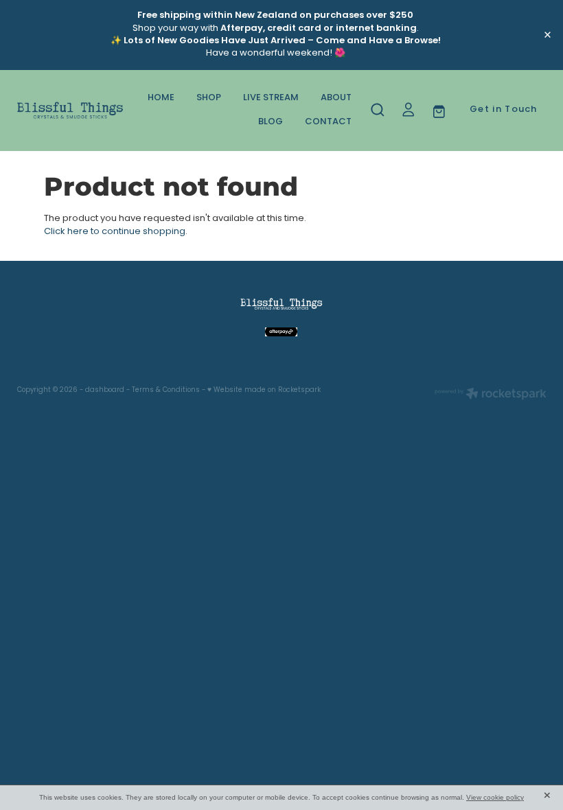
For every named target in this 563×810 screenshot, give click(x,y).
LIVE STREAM (271, 98)
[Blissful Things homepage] (70, 110)
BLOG (270, 122)
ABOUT (336, 98)
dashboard (104, 390)
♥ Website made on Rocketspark (264, 390)
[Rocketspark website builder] (491, 395)
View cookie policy (495, 797)
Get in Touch (504, 109)
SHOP (208, 98)
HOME (161, 98)
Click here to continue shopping (114, 231)
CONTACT (328, 122)
